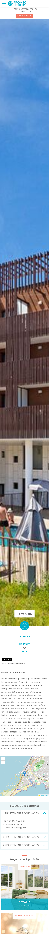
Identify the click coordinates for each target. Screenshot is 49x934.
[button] (24, 773)
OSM (47, 795)
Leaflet (42, 795)
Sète (24, 651)
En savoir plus (24, 16)
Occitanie (24, 636)
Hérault (24, 644)
